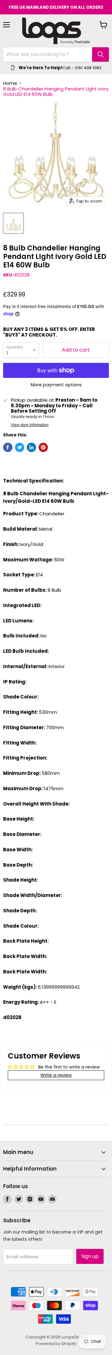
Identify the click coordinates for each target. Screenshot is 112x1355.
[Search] (100, 54)
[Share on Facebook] (7, 447)
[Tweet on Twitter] (19, 447)
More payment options (56, 384)
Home (10, 83)
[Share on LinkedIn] (31, 447)
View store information (30, 425)
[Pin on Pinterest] (43, 447)
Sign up (90, 1256)
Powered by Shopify (56, 1344)
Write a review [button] (56, 1075)
